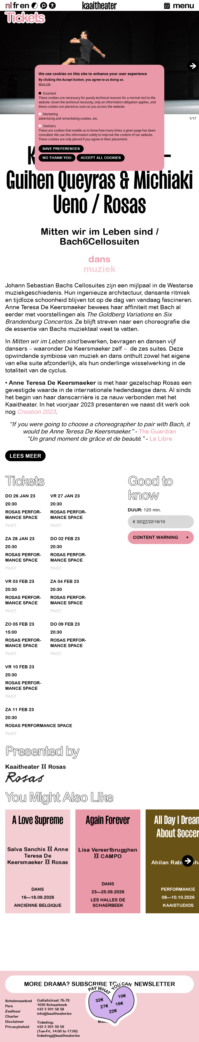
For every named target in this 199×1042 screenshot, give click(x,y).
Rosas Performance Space (23, 514)
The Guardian (157, 431)
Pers (9, 1006)
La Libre (161, 439)
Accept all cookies (101, 158)
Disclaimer (14, 1021)
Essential (49, 93)
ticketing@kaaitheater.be (58, 1035)
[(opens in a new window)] (24, 777)
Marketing (50, 114)
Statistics (49, 126)
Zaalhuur (12, 1011)
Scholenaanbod (18, 1001)
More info (45, 84)
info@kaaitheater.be (54, 1013)
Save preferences (61, 149)
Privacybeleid (17, 1027)
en (24, 5)
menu (183, 5)
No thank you (57, 158)
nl (8, 5)
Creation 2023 (36, 412)
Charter (11, 1016)
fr (15, 5)
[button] (193, 66)
